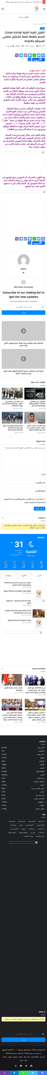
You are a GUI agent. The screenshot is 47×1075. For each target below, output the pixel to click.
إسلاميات (41, 751)
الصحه (42, 768)
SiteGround (10, 1053)
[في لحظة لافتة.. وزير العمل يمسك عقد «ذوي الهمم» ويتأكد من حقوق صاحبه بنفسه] (35, 680)
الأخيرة (24, 575)
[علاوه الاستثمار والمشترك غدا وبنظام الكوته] (39, 604)
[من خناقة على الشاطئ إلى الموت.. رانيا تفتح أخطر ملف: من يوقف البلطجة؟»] (12, 394)
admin (40, 46)
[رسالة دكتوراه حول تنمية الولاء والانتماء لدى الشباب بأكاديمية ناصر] (39, 613)
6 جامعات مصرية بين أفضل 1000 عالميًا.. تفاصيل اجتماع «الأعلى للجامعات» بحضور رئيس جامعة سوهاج (36, 716)
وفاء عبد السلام (29, 836)
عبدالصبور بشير (14, 829)
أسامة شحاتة (31, 821)
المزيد (42, 775)
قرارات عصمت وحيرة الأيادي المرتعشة (13, 689)
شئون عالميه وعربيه (37, 788)
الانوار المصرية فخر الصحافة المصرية (19, 620)
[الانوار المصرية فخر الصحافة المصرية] (39, 623)
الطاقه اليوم (40, 771)
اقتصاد (42, 758)
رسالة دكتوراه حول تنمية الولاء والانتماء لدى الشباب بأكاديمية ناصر (18, 611)
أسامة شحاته (21, 821)
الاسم (43, 474)
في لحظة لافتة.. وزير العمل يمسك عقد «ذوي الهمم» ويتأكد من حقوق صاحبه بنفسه (35, 690)
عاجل (42, 792)
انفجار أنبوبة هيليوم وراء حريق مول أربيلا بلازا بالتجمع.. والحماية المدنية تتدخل (13, 427)
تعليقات (8, 575)
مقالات (42, 805)
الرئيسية (40, 24)
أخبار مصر (40, 747)
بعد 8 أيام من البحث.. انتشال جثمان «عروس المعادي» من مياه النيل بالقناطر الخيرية (36, 427)
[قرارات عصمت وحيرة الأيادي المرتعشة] (12, 680)
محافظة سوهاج (23, 832)
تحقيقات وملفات (39, 781)
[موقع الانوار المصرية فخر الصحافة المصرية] (39, 594)
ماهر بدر (33, 832)
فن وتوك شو (40, 795)
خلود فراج (13, 825)
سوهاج (23, 829)
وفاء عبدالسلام (40, 836)
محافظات (41, 802)
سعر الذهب (32, 829)
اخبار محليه (40, 754)
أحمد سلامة (41, 821)
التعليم (42, 764)
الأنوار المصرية (40, 825)
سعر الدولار (41, 829)
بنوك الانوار (40, 778)
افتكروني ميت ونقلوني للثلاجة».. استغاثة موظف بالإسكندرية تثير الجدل (37, 403)
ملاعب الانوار (40, 809)
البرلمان (41, 761)
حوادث (35, 24)
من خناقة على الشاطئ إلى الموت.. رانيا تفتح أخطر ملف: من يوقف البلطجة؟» (12, 403)
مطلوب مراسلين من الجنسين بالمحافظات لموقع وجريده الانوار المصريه (17, 584)
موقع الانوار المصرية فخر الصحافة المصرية (17, 591)
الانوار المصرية (29, 825)
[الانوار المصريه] (37, 8)
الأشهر (39, 575)
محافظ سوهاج (12, 832)
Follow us (42, 1011)
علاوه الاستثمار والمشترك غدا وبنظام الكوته (18, 602)
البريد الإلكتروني (40, 482)
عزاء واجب (41, 832)
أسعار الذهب (11, 821)
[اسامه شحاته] (23, 17)
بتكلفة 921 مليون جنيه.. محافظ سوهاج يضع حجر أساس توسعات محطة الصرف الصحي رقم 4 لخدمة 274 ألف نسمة (12, 716)
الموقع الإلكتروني (40, 491)
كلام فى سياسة (39, 798)
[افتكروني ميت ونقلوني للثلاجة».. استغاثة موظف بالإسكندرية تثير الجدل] (34, 394)
